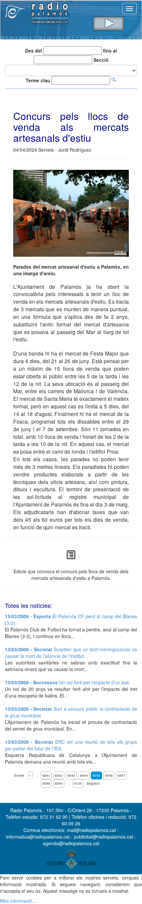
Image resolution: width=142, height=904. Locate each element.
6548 (46, 783)
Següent (93, 783)
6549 (59, 783)
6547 (121, 775)
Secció (101, 59)
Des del (33, 50)
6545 (96, 775)
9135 (78, 783)
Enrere (19, 775)
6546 (109, 775)
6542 (59, 775)
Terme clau (38, 80)
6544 (84, 775)
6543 (71, 775)
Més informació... (18, 900)
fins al (110, 50)
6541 (46, 775)
